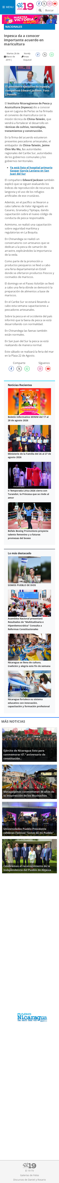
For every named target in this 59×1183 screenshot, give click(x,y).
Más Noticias (13, 721)
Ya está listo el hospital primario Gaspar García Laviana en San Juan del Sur (31, 171)
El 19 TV (29, 1170)
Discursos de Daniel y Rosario (29, 1179)
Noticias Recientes (20, 385)
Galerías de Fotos (29, 1175)
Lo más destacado (19, 553)
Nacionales (13, 26)
